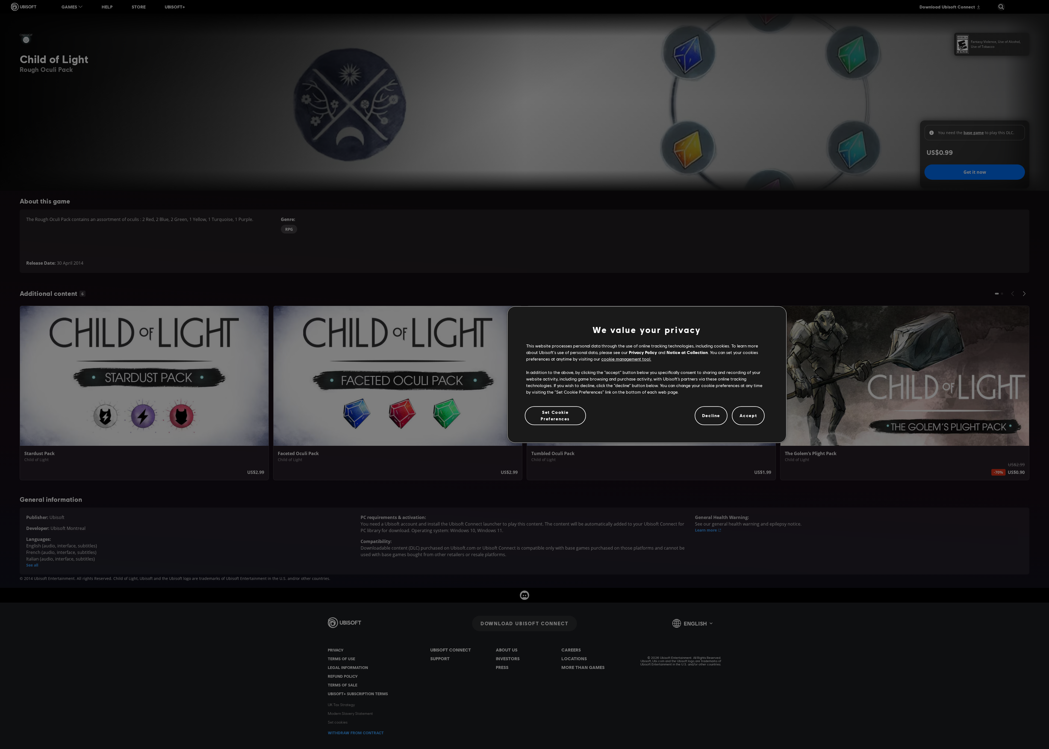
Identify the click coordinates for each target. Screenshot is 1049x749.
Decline (711, 415)
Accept (748, 415)
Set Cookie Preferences (555, 415)
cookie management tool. (626, 359)
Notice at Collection (687, 352)
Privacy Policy (643, 352)
